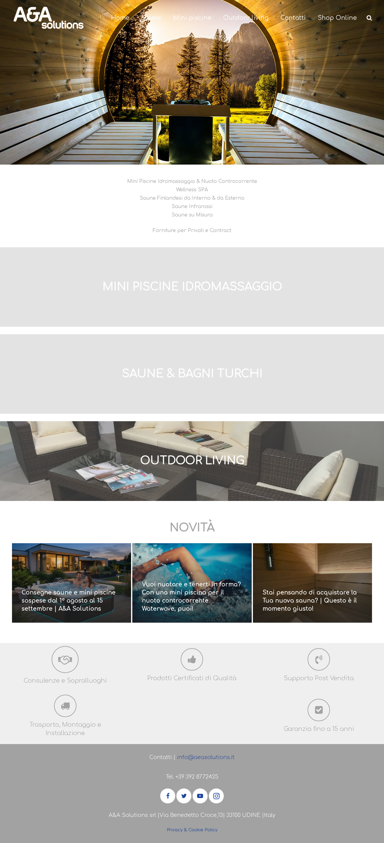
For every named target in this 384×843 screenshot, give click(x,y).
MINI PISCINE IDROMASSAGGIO (192, 287)
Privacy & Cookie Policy (192, 829)
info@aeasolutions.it (206, 757)
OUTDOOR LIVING (192, 460)
